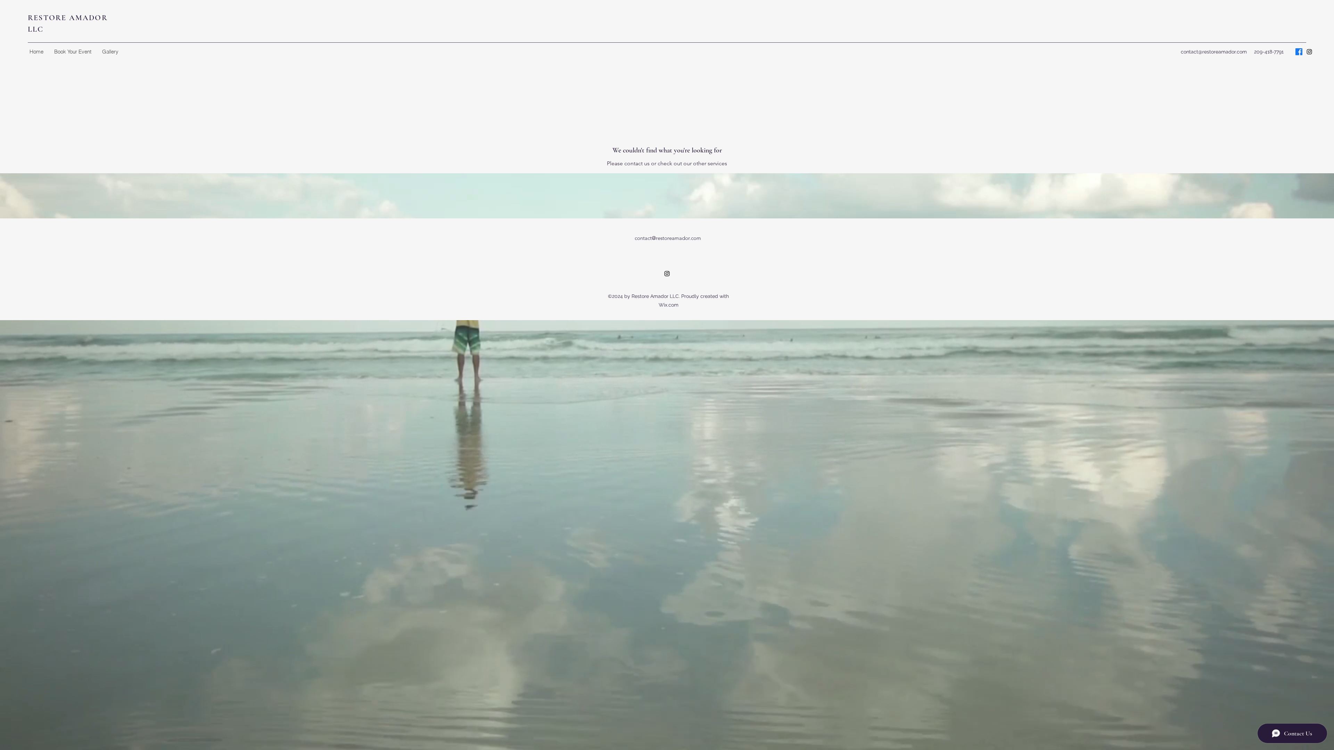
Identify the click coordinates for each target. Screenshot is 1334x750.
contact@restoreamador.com (1214, 52)
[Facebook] (1298, 51)
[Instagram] (1309, 51)
